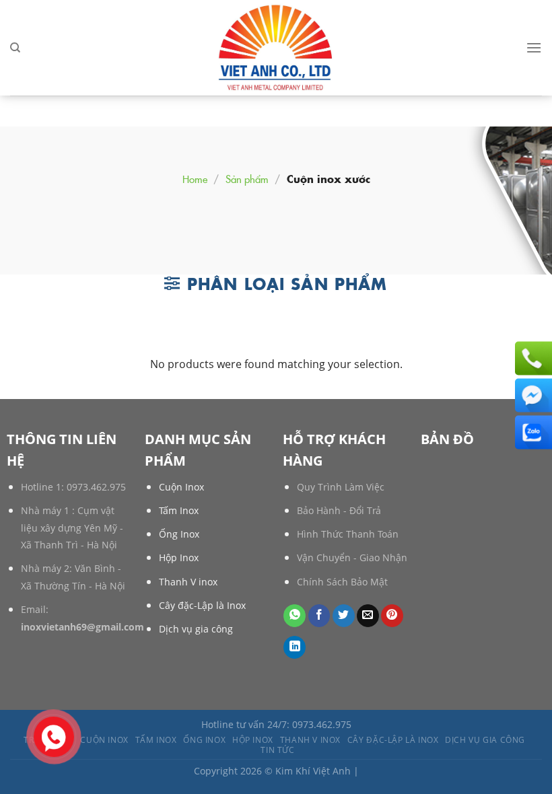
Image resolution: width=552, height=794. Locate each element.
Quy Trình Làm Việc (340, 486)
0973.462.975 (96, 486)
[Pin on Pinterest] (392, 615)
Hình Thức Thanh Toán (348, 534)
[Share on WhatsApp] (294, 615)
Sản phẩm (247, 179)
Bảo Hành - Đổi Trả (339, 510)
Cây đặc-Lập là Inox (202, 605)
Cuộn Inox (181, 486)
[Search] (15, 48)
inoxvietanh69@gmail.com (82, 626)
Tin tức (277, 750)
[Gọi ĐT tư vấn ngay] (532, 358)
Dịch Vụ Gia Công (485, 740)
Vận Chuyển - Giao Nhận (352, 557)
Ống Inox (179, 534)
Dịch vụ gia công (196, 628)
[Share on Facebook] (319, 615)
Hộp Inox (179, 557)
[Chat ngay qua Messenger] (532, 395)
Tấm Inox (179, 510)
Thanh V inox (188, 581)
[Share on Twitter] (344, 615)
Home (194, 179)
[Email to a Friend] (368, 615)
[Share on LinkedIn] (294, 647)
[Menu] (534, 47)
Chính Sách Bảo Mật (342, 581)
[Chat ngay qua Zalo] (532, 432)
